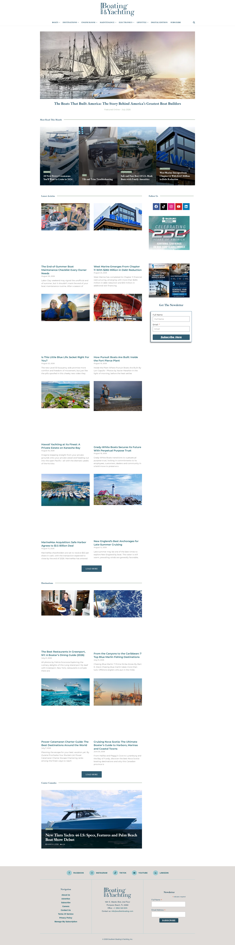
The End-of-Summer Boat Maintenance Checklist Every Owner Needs (64, 243)
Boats (55, 22)
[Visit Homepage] (117, 9)
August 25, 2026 (167, 184)
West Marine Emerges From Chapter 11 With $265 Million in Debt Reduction (175, 176)
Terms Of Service (65, 745)
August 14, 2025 (128, 184)
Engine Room (88, 22)
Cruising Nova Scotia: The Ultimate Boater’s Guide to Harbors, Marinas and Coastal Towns (116, 576)
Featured (126, 172)
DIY (84, 175)
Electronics (125, 22)
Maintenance (107, 22)
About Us (66, 726)
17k (59, 184)
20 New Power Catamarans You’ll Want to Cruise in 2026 (57, 177)
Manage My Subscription (66, 752)
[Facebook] (156, 205)
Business (164, 169)
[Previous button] (42, 156)
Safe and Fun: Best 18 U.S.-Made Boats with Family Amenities (137, 177)
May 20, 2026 (50, 184)
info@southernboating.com (122, 742)
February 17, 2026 (54, 675)
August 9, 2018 (89, 184)
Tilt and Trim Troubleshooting (97, 179)
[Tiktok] (163, 205)
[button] (92, 452)
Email (154, 323)
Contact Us (66, 741)
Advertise (65, 729)
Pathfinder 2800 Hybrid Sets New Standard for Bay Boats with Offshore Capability (87, 668)
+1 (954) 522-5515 (120, 739)
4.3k (179, 184)
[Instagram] (171, 205)
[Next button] (193, 156)
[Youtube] (178, 205)
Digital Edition (159, 22)
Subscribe (176, 22)
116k (100, 184)
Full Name (156, 313)
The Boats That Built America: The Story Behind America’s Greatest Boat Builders (117, 103)
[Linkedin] (186, 205)
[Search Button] (194, 22)
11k (139, 184)
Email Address (158, 741)
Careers (65, 737)
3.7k (66, 675)
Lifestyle (141, 22)
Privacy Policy (65, 749)
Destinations (70, 22)
